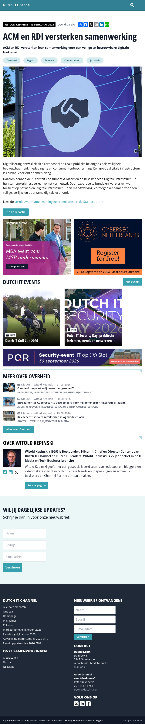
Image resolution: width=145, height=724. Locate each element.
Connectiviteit (72, 60)
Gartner (8, 662)
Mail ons (79, 667)
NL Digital (9, 666)
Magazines (10, 620)
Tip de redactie (15, 212)
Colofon (8, 625)
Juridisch (95, 60)
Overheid (12, 60)
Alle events (133, 282)
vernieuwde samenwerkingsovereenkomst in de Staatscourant (59, 202)
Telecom (49, 60)
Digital (30, 60)
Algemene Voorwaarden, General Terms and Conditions (32, 720)
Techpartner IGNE (132, 720)
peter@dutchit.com (86, 689)
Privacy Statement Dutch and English (84, 720)
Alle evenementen (14, 607)
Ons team (9, 611)
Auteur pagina (36, 485)
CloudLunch (10, 657)
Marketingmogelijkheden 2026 (22, 629)
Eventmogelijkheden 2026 (19, 634)
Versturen (12, 567)
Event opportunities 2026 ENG (22, 643)
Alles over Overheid (18, 429)
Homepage (10, 616)
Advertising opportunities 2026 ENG (25, 638)
